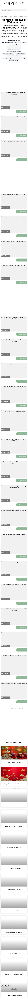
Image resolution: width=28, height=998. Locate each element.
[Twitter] (14, 989)
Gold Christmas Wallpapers (14, 953)
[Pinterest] (16, 989)
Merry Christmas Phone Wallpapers (14, 51)
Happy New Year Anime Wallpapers (14, 826)
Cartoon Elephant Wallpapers (7, 58)
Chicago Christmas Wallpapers (14, 995)
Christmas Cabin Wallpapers (14, 889)
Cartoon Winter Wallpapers (14, 60)
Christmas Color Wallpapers (14, 911)
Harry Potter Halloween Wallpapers (14, 55)
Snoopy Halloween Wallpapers (20, 58)
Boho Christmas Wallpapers (14, 868)
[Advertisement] (14, 77)
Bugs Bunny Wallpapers (20, 53)
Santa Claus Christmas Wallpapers (14, 974)
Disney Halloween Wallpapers (8, 53)
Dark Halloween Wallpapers (14, 44)
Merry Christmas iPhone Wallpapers (14, 46)
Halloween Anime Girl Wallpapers (14, 49)
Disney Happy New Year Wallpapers (14, 805)
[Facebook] (12, 989)
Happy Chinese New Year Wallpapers (14, 784)
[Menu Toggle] (14, 7)
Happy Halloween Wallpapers (7, 42)
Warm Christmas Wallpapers (14, 762)
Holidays (10, 16)
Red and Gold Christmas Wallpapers (14, 932)
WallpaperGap (4, 16)
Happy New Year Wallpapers (20, 42)
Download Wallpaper (22, 111)
